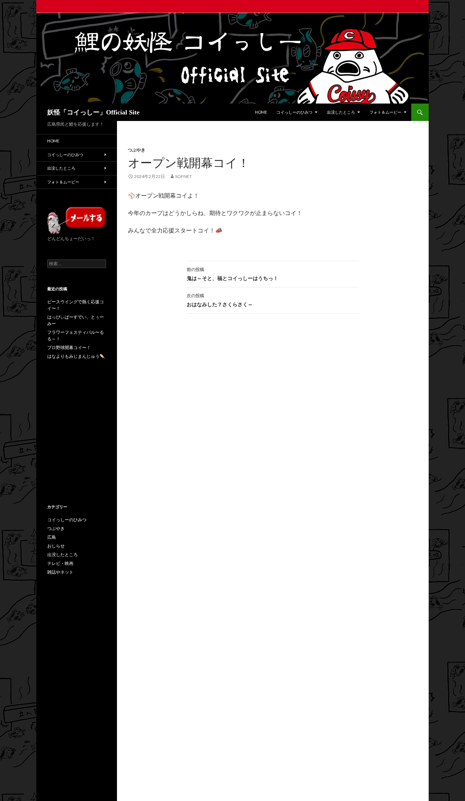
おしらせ (56, 546)
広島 (51, 537)
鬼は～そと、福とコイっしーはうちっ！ (232, 274)
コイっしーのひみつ (294, 112)
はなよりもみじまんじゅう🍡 (76, 356)
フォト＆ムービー (385, 112)
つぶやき (136, 150)
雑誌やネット (60, 572)
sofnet (183, 176)
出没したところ (341, 112)
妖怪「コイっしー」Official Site (93, 112)
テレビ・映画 (60, 563)
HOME (261, 112)
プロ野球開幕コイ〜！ (69, 347)
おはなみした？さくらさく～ (220, 300)
